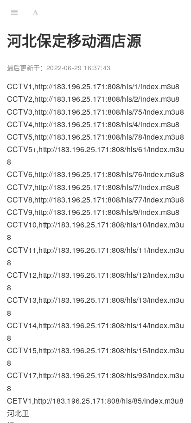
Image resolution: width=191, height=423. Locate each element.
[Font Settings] (35, 11)
